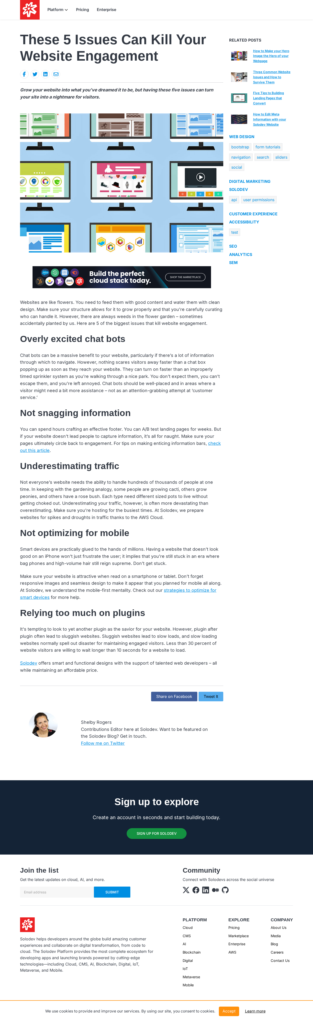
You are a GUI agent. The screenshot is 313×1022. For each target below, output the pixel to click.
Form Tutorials (268, 146)
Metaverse (191, 977)
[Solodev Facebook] (195, 891)
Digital (188, 960)
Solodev (28, 663)
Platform (55, 9)
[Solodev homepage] (27, 924)
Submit (112, 892)
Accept (229, 1011)
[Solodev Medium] (215, 891)
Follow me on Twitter (103, 743)
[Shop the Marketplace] (122, 276)
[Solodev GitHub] (225, 891)
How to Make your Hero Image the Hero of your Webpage (271, 56)
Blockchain (192, 952)
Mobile (188, 985)
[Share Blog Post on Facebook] (24, 74)
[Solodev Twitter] (186, 891)
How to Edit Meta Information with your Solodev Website (269, 119)
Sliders (281, 157)
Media (276, 936)
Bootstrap (240, 146)
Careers (277, 952)
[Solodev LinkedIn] (205, 891)
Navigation (240, 157)
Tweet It (211, 696)
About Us (279, 927)
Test (234, 232)
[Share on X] (35, 74)
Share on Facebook (174, 696)
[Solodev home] (30, 10)
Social (236, 167)
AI (184, 944)
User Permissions (258, 199)
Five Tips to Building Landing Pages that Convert (268, 98)
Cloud (188, 927)
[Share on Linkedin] (45, 74)
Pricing (82, 9)
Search (263, 157)
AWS (232, 952)
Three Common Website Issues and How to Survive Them (272, 77)
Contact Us (280, 960)
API (234, 199)
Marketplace (238, 936)
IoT (185, 969)
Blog (274, 944)
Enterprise (106, 9)
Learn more (255, 1011)
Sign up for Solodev (157, 833)
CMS (187, 936)
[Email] (56, 74)
